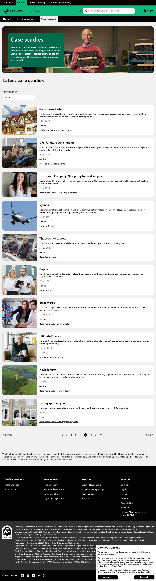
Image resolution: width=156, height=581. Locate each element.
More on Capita (47, 290)
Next (148, 435)
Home (6, 19)
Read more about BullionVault (54, 324)
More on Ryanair (47, 226)
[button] (148, 10)
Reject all (144, 577)
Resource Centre (25, 19)
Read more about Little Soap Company (58, 193)
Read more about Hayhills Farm (54, 391)
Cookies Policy (147, 572)
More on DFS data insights (52, 164)
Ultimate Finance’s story (51, 357)
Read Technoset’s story (50, 257)
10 (100, 435)
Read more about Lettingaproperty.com (58, 422)
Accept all (107, 577)
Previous (9, 435)
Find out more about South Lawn (55, 130)
